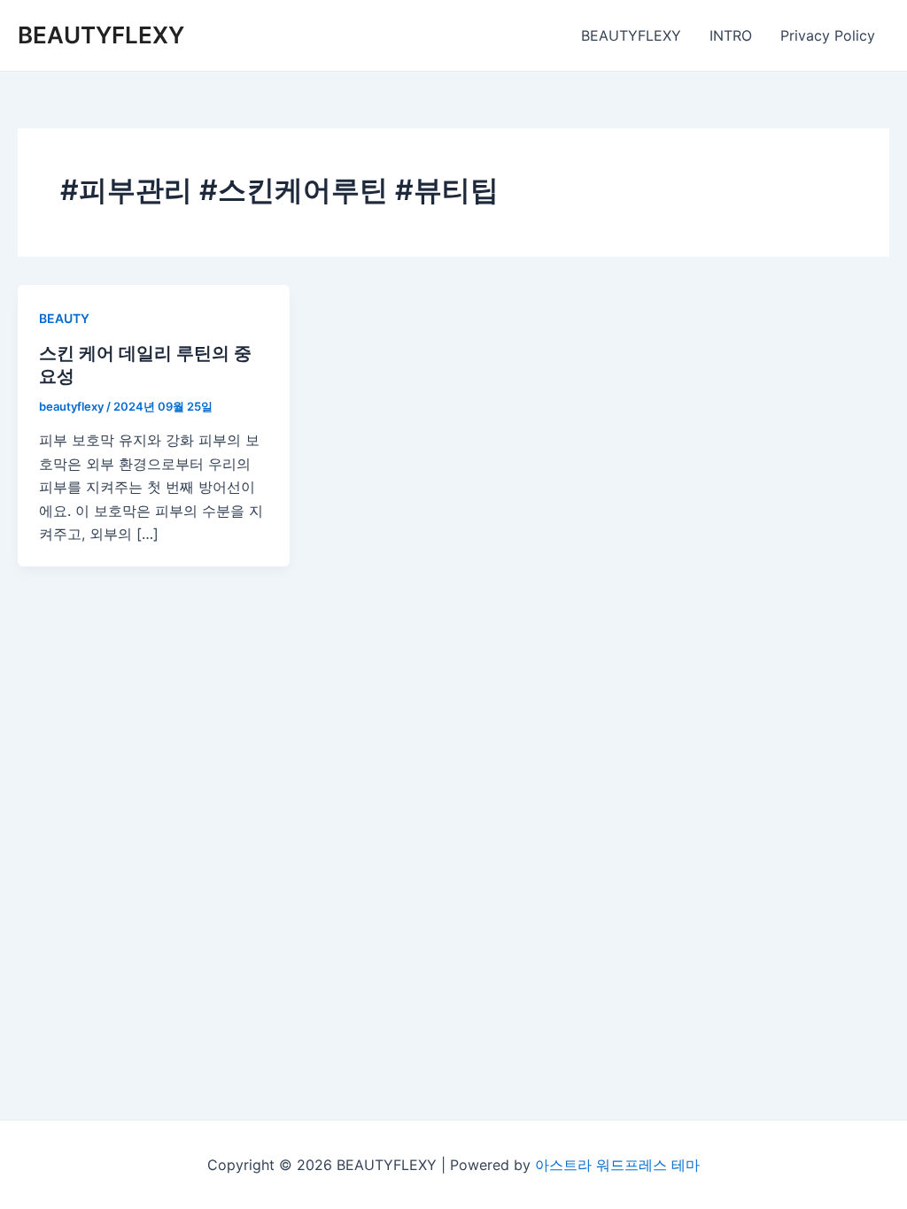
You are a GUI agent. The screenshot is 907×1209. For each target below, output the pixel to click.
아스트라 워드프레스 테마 (617, 1165)
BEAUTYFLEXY (101, 35)
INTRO (730, 35)
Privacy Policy (827, 35)
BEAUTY (64, 318)
